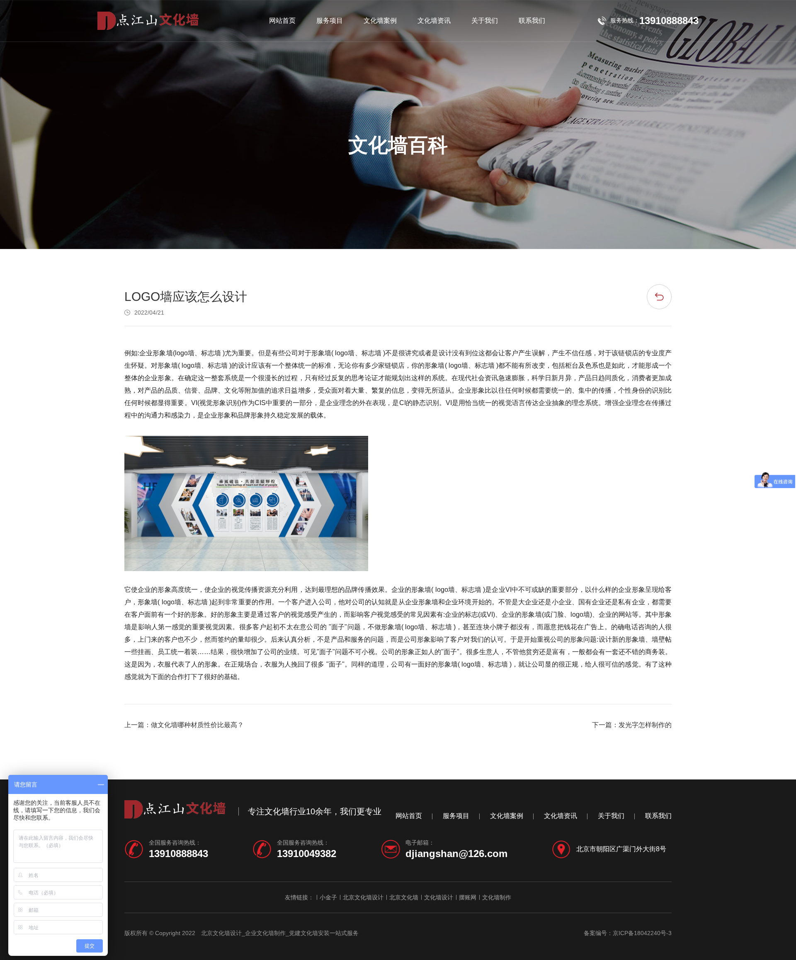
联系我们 (532, 20)
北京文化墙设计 (363, 897)
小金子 (328, 897)
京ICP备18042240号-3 (642, 933)
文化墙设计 (438, 897)
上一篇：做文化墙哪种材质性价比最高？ (184, 724)
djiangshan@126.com (456, 853)
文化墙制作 (496, 897)
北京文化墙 (403, 897)
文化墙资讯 (434, 20)
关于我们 (484, 20)
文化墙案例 (380, 20)
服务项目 (329, 20)
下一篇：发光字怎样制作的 (632, 724)
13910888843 (178, 853)
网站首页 (282, 20)
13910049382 (306, 853)
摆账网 (467, 897)
